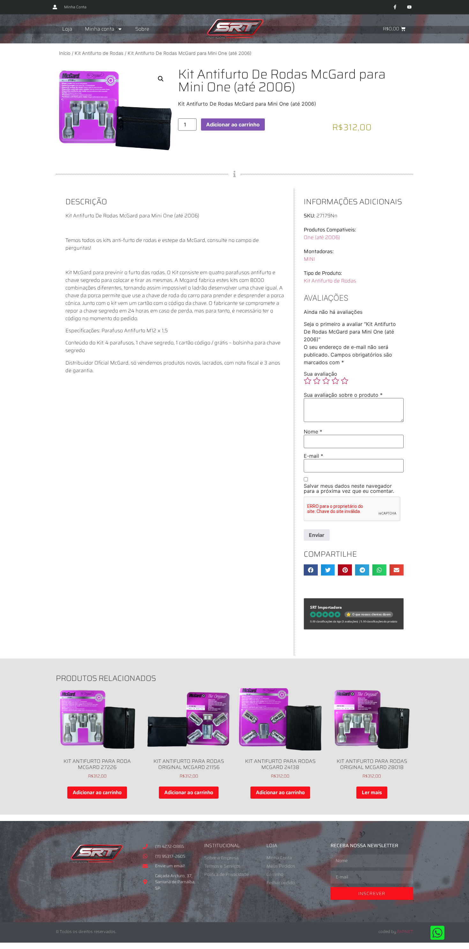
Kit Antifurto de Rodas (99, 53)
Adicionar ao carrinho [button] (97, 792)
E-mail (313, 455)
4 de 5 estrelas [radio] (335, 381)
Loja (67, 29)
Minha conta (99, 29)
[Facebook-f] (395, 7)
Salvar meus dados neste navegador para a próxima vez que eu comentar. (349, 488)
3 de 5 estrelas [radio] (326, 381)
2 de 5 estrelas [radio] (317, 381)
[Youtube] (409, 7)
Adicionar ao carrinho (233, 124)
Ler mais (372, 792)
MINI (309, 259)
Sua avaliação (320, 373)
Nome (313, 431)
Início (65, 53)
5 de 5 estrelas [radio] (344, 381)
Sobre (142, 29)
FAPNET (405, 931)
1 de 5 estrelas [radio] (307, 381)
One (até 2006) (322, 237)
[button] (161, 79)
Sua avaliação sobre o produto (343, 394)
